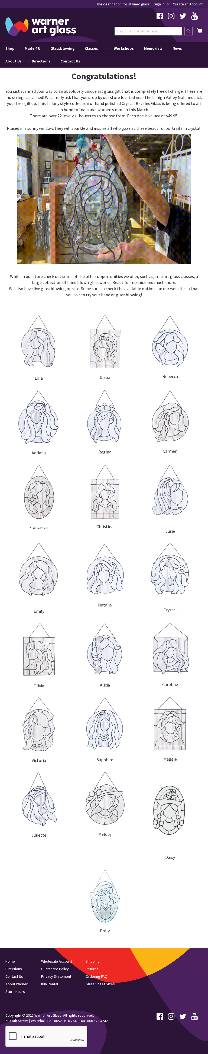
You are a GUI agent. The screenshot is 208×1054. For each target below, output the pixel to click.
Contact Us (70, 61)
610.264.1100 (74, 1020)
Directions (41, 61)
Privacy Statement (56, 976)
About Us (13, 61)
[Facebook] (160, 17)
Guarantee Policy (55, 968)
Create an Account (188, 4)
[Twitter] (182, 17)
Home (10, 961)
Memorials (153, 48)
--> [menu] (93, 55)
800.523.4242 (97, 1020)
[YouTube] (194, 17)
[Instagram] (171, 17)
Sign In (159, 4)
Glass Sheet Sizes (100, 984)
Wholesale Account (56, 961)
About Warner (16, 984)
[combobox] (148, 31)
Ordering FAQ (97, 976)
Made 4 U (32, 48)
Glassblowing (62, 48)
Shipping (93, 961)
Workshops (124, 48)
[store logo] (40, 27)
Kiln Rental (49, 984)
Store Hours (15, 991)
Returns (92, 968)
